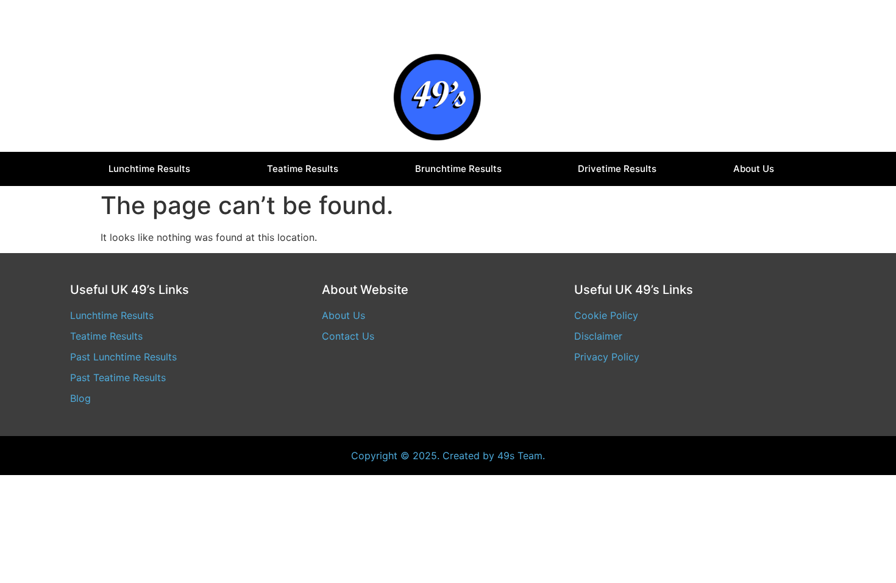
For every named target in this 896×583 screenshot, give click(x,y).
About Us (753, 168)
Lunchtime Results (149, 168)
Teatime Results (302, 168)
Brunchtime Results (458, 168)
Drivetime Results (617, 168)
